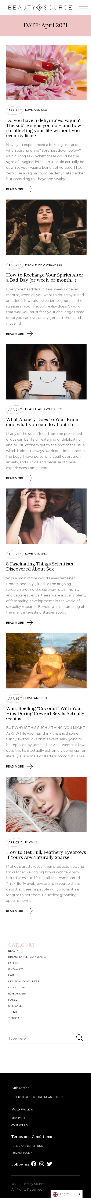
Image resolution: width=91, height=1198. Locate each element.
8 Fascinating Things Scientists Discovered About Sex (39, 566)
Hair (11, 975)
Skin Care (15, 1005)
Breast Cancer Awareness (27, 956)
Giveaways (15, 969)
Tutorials (15, 1018)
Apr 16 (15, 698)
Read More (15, 189)
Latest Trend (17, 987)
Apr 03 (15, 842)
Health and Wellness (43, 264)
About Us (18, 1118)
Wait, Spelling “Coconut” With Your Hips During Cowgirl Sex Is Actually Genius (45, 713)
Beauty (31, 841)
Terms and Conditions (27, 1145)
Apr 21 (15, 110)
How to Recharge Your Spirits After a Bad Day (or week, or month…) (44, 277)
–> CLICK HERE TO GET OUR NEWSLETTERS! (37, 1096)
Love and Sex (36, 109)
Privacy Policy (21, 1152)
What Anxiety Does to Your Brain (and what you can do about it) (42, 421)
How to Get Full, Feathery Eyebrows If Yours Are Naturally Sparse (46, 854)
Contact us (19, 1125)
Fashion (14, 963)
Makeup (13, 999)
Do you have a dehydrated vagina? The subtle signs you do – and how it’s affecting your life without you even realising (43, 128)
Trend (12, 1011)
